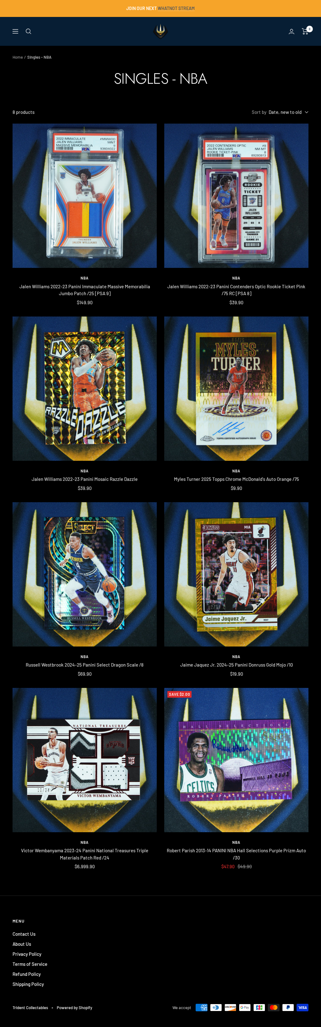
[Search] (28, 31)
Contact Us (24, 934)
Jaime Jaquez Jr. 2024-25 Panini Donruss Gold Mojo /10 (236, 665)
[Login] (291, 31)
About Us (22, 944)
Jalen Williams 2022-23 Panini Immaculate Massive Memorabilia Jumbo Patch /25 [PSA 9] (84, 290)
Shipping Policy (28, 984)
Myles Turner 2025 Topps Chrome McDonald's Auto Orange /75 (236, 479)
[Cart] (305, 31)
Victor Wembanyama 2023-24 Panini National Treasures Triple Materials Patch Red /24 (84, 854)
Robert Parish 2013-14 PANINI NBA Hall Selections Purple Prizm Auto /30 (236, 854)
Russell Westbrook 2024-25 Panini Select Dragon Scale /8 (85, 665)
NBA (85, 278)
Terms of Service (30, 964)
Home (18, 57)
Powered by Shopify (74, 1007)
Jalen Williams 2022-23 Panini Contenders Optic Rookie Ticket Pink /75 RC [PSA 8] (236, 290)
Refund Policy (27, 974)
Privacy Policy (27, 954)
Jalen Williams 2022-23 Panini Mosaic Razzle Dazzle (85, 479)
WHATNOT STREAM (176, 8)
